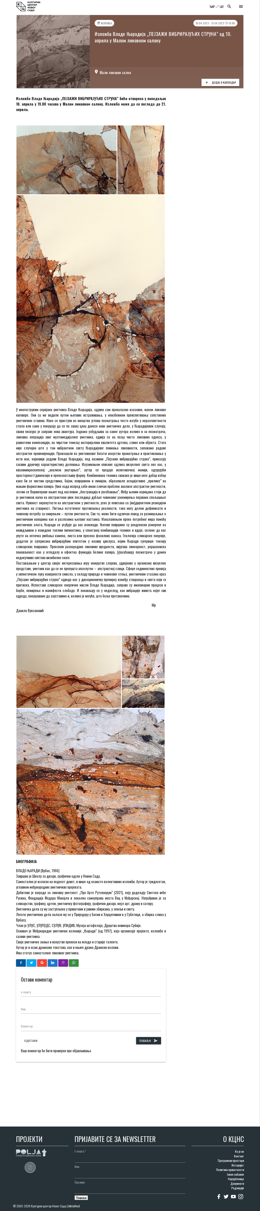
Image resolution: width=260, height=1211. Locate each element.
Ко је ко (239, 1151)
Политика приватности (230, 1169)
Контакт (239, 1156)
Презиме (80, 1182)
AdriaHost (74, 1206)
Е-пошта (80, 1151)
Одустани (30, 1040)
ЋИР (212, 6)
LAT (222, 6)
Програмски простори (231, 1160)
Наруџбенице (236, 1178)
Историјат (238, 1165)
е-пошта (26, 992)
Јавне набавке (235, 1174)
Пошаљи (148, 1040)
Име (23, 1009)
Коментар (27, 1026)
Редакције (237, 1188)
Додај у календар (220, 82)
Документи (237, 1183)
